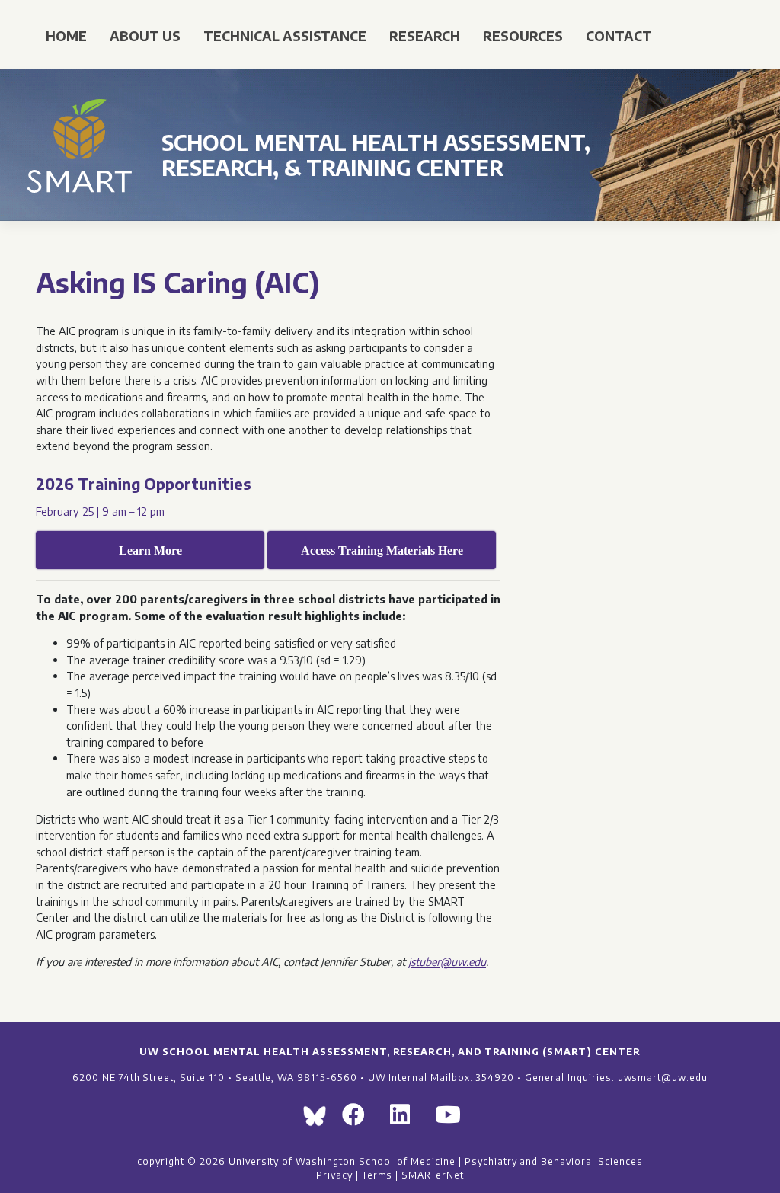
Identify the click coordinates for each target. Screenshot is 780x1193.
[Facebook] (360, 1119)
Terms (377, 1175)
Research (424, 35)
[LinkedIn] (406, 1119)
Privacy (334, 1175)
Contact (619, 35)
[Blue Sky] (318, 1119)
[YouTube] (454, 1119)
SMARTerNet (432, 1175)
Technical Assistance (284, 35)
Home (66, 35)
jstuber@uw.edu (447, 961)
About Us (145, 35)
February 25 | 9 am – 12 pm (100, 511)
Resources (523, 35)
